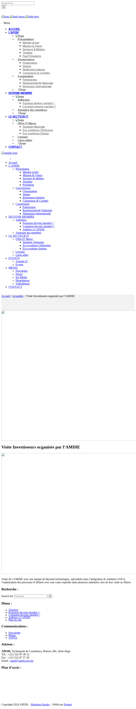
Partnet (68, 704)
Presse (12, 635)
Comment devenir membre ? (24, 614)
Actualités (17, 296)
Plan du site (14, 619)
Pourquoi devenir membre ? (23, 612)
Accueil (5, 296)
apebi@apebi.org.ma (21, 660)
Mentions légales (40, 704)
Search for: (7, 596)
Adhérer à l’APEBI (19, 617)
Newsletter (14, 632)
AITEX (12, 637)
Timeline (13, 609)
